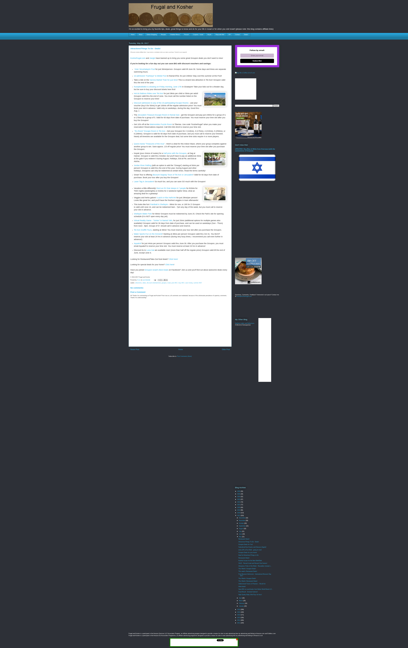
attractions (138, 283)
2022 (239, 502)
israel (169, 283)
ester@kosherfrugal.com (244, 296)
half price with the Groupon (175, 153)
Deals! (246, 34)
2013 (239, 617)
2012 (239, 620)
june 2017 (174, 283)
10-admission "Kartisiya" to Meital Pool (150, 76)
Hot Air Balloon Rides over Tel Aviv (148, 93)
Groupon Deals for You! (245, 544)
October (241, 523)
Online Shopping (152, 34)
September (242, 526)
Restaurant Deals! (243, 539)
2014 (239, 615)
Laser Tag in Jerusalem (144, 181)
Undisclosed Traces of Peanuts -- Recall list (252, 584)
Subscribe (257, 61)
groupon (164, 283)
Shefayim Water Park (143, 214)
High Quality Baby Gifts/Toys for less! (250, 594)
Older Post (226, 349)
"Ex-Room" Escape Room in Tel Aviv (149, 131)
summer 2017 (197, 283)
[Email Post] (154, 280)
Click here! (173, 259)
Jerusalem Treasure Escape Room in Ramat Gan (158, 115)
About (140, 34)
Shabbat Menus (175, 34)
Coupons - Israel (198, 34)
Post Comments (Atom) (184, 356)
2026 (239, 491)
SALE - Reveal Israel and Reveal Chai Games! (252, 563)
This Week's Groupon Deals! (247, 568)
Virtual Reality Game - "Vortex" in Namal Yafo (153, 220)
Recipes (163, 34)
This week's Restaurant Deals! (247, 571)
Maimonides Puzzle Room (161, 124)
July (240, 531)
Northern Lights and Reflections (244, 323)
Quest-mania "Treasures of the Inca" (149, 144)
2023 (239, 499)
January (241, 606)
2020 (239, 507)
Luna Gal (150, 250)
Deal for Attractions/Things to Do (248, 555)
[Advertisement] (167, 365)
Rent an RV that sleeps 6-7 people (171, 188)
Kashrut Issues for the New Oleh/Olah (250, 560)
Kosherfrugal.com (137, 58)
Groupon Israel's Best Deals (156, 270)
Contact (237, 34)
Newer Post (134, 349)
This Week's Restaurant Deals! (247, 581)
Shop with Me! (219, 34)
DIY (230, 34)
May (240, 536)
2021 (239, 504)
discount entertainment (154, 283)
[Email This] (159, 280)
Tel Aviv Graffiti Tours (143, 230)
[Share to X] (163, 280)
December (242, 518)
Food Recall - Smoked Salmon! (248, 592)
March (241, 600)
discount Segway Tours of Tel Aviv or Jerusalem (173, 175)
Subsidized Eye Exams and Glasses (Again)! (252, 547)
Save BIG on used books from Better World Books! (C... (255, 589)
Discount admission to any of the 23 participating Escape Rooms (161, 103)
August (241, 528)
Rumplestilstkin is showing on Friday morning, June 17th (158, 87)
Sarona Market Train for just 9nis (163, 80)
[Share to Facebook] (165, 280)
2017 (239, 515)
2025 (239, 494)
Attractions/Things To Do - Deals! (248, 542)
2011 (239, 623)
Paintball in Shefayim (159, 204)
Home (133, 34)
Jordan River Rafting (142, 165)
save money (189, 283)
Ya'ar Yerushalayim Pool (144, 69)
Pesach (186, 34)
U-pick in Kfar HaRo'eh (166, 198)
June (240, 534)
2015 (239, 612)
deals (144, 283)
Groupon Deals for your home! (247, 552)
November (242, 520)
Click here (169, 265)
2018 (239, 513)
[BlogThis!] (161, 280)
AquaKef (137, 243)
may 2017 (181, 283)
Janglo (152, 58)
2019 (239, 510)
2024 (239, 496)
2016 (239, 609)
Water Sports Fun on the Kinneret (148, 234)
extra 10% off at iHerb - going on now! (250, 550)
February (242, 603)
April (240, 598)
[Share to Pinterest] (167, 280)
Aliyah (209, 34)
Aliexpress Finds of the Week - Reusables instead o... (255, 566)
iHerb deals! (242, 586)
